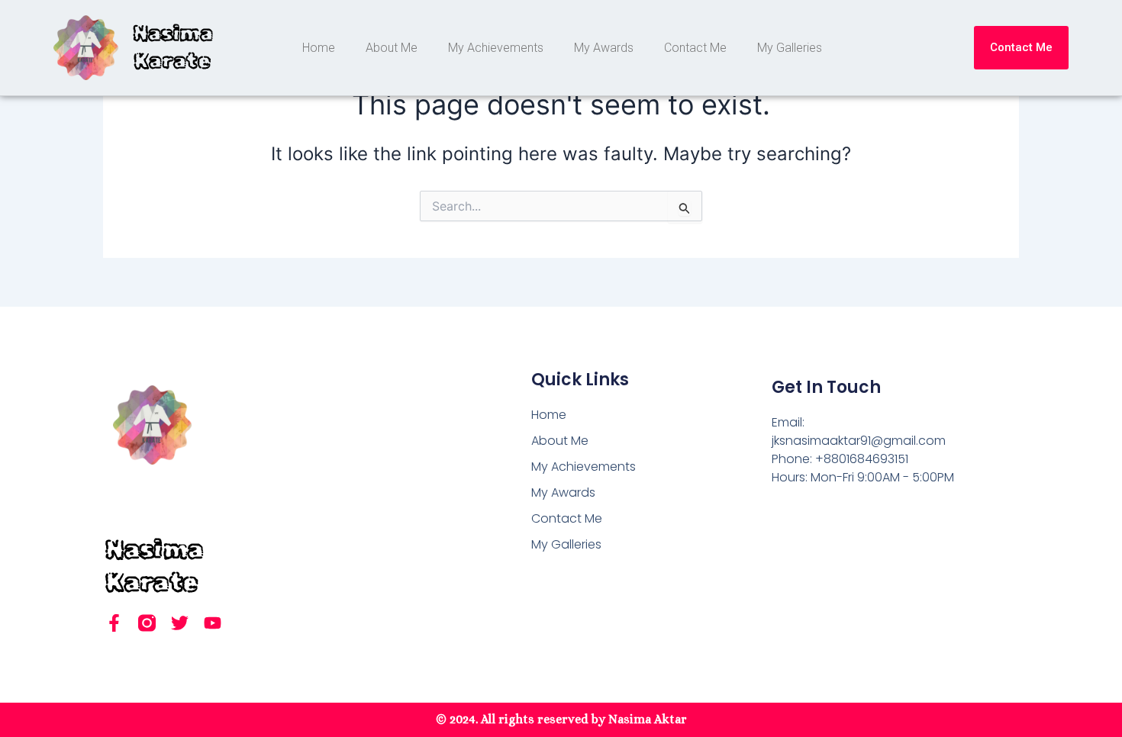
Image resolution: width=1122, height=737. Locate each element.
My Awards (604, 47)
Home (318, 47)
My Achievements (495, 47)
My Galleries (789, 47)
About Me (392, 47)
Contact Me (695, 47)
